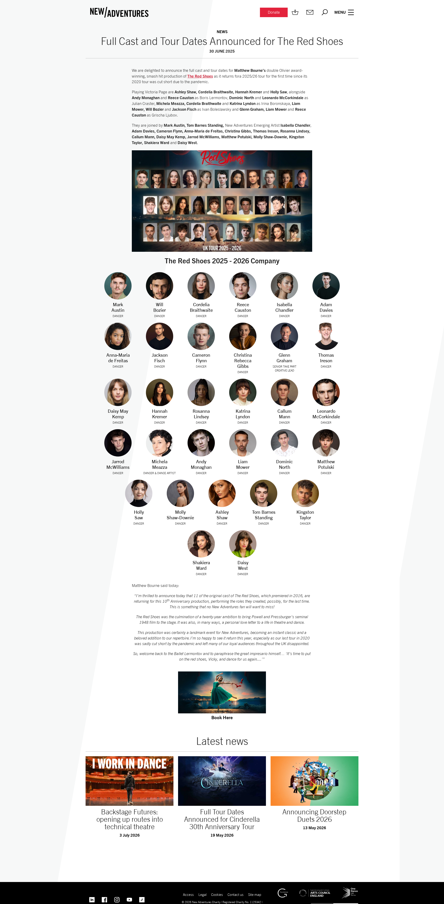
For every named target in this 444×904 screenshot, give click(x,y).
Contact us (236, 894)
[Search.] (325, 12)
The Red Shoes (200, 76)
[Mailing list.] (310, 12)
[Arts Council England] (314, 889)
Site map (254, 894)
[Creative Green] (283, 890)
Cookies (217, 894)
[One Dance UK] (349, 889)
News (222, 31)
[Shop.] (295, 12)
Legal (202, 894)
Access (188, 894)
